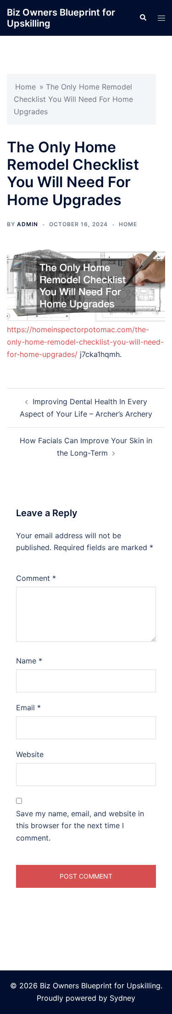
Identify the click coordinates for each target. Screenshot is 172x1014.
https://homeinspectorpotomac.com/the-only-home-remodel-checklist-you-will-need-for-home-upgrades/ (85, 342)
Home (25, 86)
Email (28, 707)
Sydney (122, 998)
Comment (36, 578)
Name (29, 660)
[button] (142, 18)
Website (30, 754)
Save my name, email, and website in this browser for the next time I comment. (80, 826)
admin (27, 224)
